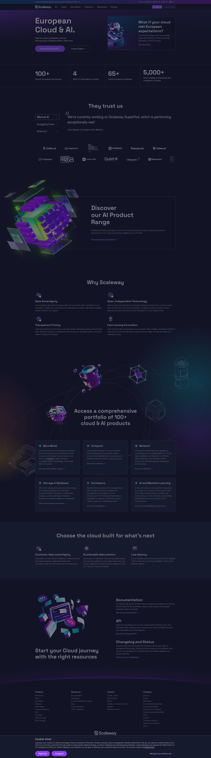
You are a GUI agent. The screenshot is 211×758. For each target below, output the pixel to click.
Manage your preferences (160, 753)
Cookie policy (149, 747)
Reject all (42, 753)
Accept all (59, 753)
